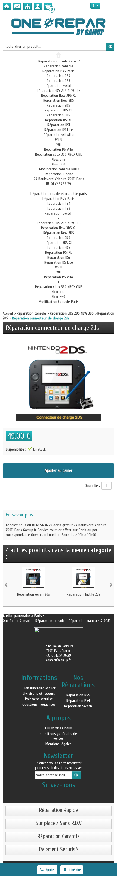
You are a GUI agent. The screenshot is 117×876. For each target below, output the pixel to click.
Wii (58, 144)
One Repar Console (18, 620)
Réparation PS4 (58, 76)
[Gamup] (58, 26)
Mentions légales (58, 744)
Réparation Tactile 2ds (83, 594)
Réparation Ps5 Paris (58, 71)
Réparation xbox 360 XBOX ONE (58, 154)
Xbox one (59, 159)
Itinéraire (75, 870)
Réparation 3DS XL (58, 110)
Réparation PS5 (78, 695)
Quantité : (92, 485)
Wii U (58, 139)
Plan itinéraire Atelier (39, 688)
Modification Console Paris (59, 301)
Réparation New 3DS (58, 100)
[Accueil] (7, 6)
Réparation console (58, 66)
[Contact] (17, 6)
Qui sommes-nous (58, 728)
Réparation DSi (58, 125)
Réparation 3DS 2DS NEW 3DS (59, 90)
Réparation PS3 (58, 80)
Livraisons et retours (39, 693)
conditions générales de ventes (58, 736)
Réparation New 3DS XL (58, 95)
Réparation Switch (58, 85)
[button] (58, 169)
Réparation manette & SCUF (89, 620)
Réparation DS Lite (58, 130)
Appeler (50, 870)
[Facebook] (58, 794)
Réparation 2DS (58, 105)
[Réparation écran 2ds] (33, 578)
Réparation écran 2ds (33, 594)
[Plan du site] (27, 6)
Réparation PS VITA (58, 149)
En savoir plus (19, 515)
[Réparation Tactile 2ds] (83, 578)
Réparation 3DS (58, 115)
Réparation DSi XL (58, 120)
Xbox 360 (58, 164)
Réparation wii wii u (59, 134)
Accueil (8, 313)
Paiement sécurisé (39, 699)
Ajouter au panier (58, 470)
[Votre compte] (38, 6)
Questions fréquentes (39, 704)
